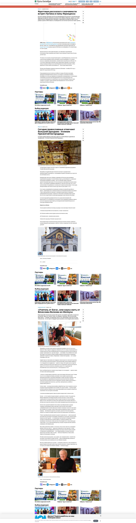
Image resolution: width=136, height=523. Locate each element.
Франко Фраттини (44, 47)
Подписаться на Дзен (74, 1)
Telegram (96, 1)
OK (91, 1)
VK (87, 1)
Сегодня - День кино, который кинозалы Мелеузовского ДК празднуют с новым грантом (87, 4)
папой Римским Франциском (51, 44)
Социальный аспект (42, 307)
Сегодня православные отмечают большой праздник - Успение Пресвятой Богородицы (55, 4)
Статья (36, 3)
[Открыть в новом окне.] (43, 88)
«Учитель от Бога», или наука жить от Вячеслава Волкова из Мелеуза (72, 4)
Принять (95, 520)
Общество (40, 126)
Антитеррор (81, 1)
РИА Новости (49, 42)
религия (43, 261)
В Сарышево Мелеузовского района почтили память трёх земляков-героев (68, 6)
